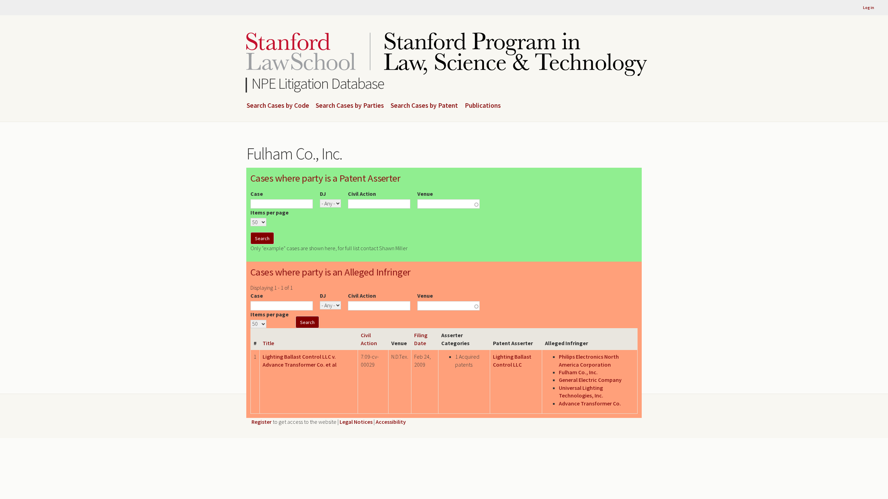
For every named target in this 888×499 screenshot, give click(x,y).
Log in (868, 7)
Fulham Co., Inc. (578, 372)
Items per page (269, 212)
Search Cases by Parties (350, 106)
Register (261, 421)
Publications (483, 106)
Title (268, 343)
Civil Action (362, 193)
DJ (323, 193)
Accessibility (391, 421)
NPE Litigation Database (317, 83)
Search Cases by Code (278, 106)
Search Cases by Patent (424, 106)
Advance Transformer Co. (590, 403)
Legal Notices (356, 421)
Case (256, 193)
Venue (425, 193)
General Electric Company (590, 379)
